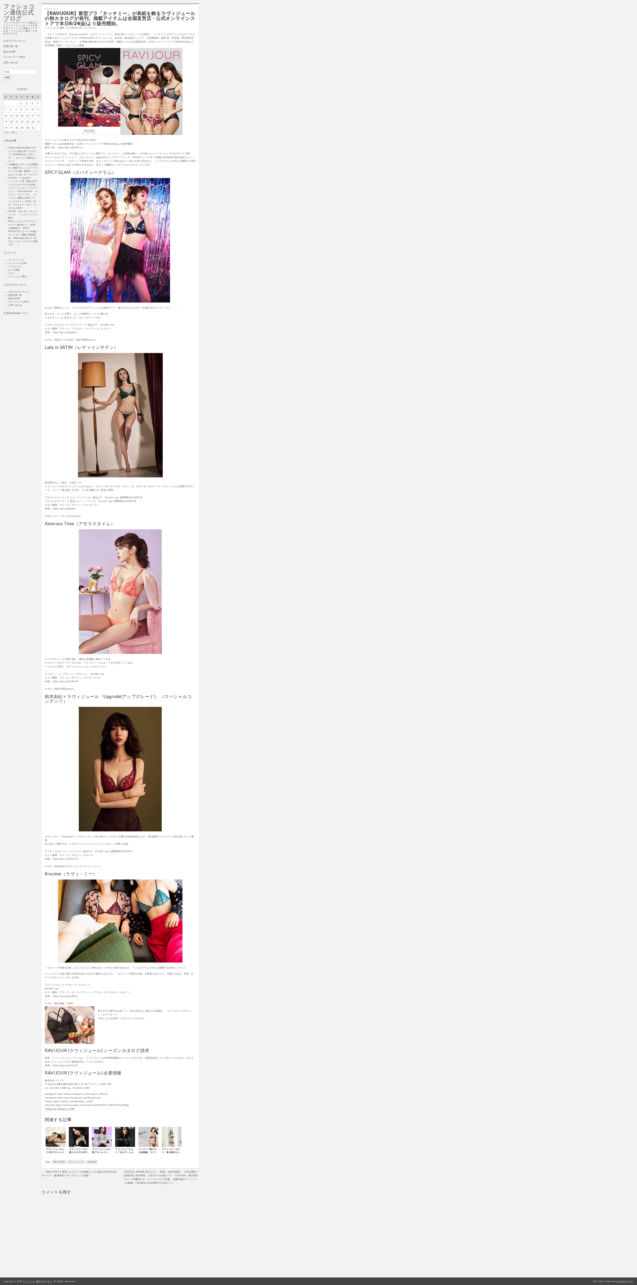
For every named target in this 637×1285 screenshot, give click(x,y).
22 (22, 122)
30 (27, 128)
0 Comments (90, 27)
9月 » (14, 133)
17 (33, 115)
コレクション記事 (17, 263)
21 (17, 122)
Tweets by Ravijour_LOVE (60, 1109)
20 (11, 122)
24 (33, 122)
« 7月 (6, 133)
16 (27, 115)
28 (17, 128)
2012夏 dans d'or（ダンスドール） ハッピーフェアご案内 (23, 214)
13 (11, 115)
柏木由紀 (92, 1162)
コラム (11, 273)
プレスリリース (16, 260)
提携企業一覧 (10, 46)
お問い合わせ (10, 62)
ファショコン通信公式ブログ (19, 12)
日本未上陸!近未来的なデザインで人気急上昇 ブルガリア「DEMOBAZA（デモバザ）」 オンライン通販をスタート (22, 154)
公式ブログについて (14, 41)
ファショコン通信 (17, 276)
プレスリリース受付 (14, 57)
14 (17, 115)
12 (6, 115)
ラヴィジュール (76, 1162)
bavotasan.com (625, 1281)
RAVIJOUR (59, 1162)
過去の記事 (9, 51)
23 (27, 122)
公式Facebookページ (15, 312)
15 (22, 115)
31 (33, 128)
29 (22, 128)
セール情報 (14, 270)
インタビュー (15, 267)
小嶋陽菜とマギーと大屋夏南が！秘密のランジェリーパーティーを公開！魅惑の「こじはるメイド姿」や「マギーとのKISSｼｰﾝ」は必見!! (23, 171)
